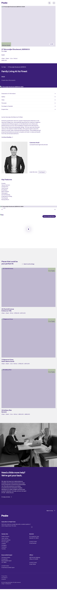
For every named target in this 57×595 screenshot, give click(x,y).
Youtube (3, 549)
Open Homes (4, 538)
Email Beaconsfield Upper (8, 567)
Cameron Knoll (34, 143)
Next (54, 209)
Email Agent (42, 172)
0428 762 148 (33, 172)
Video (2, 100)
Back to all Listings (29, 264)
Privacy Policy (4, 576)
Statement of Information (8, 93)
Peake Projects (5, 536)
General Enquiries (5, 540)
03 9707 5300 (33, 541)
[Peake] (8, 3)
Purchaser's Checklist (7, 106)
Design (2, 583)
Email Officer (32, 564)
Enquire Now (4, 109)
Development (8, 583)
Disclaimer (3, 579)
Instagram (4, 545)
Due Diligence (4, 577)
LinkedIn (3, 543)
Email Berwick (32, 543)
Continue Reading (6, 137)
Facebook (3, 547)
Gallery (3, 96)
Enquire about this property (8, 80)
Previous (2, 209)
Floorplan (4, 103)
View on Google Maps (49, 216)
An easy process (5, 497)
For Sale (3, 67)
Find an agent (5, 542)
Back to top (50, 510)
